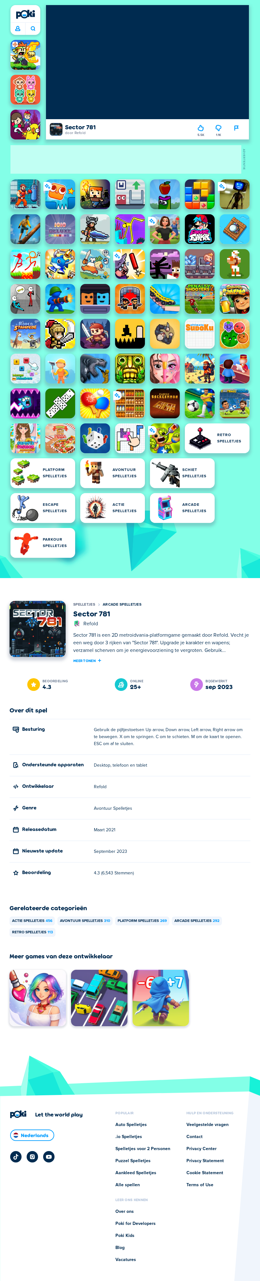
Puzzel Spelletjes (133, 1161)
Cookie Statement (204, 1173)
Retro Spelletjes (32, 932)
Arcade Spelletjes (122, 605)
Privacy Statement (205, 1161)
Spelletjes (84, 605)
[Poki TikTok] (16, 1156)
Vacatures (125, 1260)
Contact (194, 1137)
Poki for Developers (135, 1223)
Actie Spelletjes (32, 921)
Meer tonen (84, 660)
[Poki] (25, 14)
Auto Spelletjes (131, 1125)
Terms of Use (199, 1185)
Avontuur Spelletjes (85, 921)
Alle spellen (127, 1185)
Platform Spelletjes (142, 921)
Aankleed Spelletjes (135, 1173)
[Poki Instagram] (32, 1156)
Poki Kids (124, 1235)
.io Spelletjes (128, 1137)
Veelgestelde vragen (207, 1125)
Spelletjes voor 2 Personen (142, 1149)
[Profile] (17, 29)
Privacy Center (201, 1149)
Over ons (124, 1211)
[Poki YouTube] (49, 1156)
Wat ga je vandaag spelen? (32, 29)
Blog (120, 1248)
